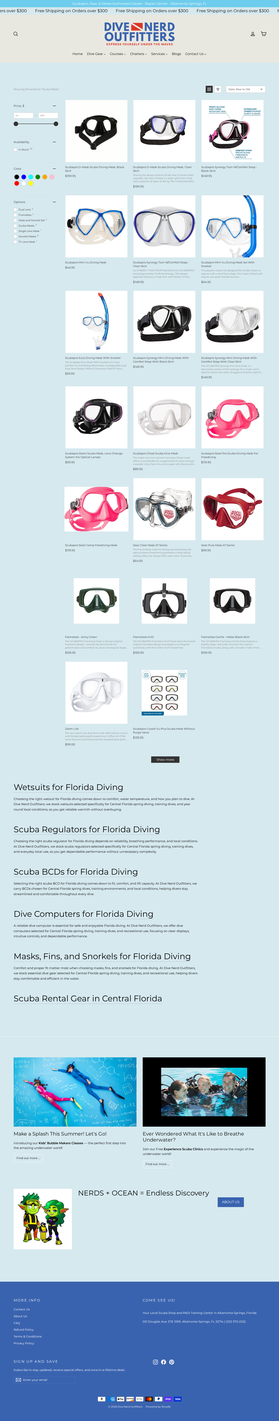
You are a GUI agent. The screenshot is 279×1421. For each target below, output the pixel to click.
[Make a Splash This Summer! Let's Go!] (75, 1092)
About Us (20, 1316)
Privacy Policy (24, 1343)
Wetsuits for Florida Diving (68, 787)
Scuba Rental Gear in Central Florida (88, 998)
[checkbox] (16, 177)
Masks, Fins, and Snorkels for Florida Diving (102, 956)
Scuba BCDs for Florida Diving (76, 872)
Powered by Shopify (158, 1406)
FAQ (17, 1323)
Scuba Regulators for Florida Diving (87, 829)
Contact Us (22, 1309)
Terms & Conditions (28, 1336)
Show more (165, 760)
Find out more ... (28, 1158)
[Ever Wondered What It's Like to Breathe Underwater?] (204, 1092)
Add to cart (96, 158)
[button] (209, 89)
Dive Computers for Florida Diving (83, 914)
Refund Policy (24, 1329)
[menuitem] (77, 54)
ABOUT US (231, 1202)
